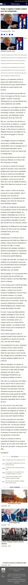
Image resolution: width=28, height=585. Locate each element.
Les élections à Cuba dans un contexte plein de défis (14, 563)
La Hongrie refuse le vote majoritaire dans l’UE (15, 459)
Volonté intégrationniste (14, 522)
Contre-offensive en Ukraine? (14, 503)
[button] (2, 35)
